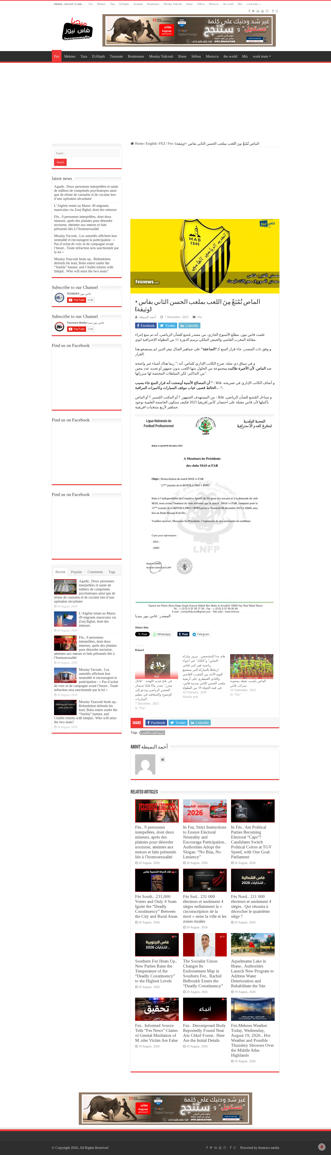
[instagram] (267, 11)
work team (252, 4)
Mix (240, 4)
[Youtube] (262, 11)
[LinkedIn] (258, 11)
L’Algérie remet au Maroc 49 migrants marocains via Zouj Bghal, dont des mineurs (85, 208)
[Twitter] (253, 11)
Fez (91, 4)
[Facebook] (249, 11)
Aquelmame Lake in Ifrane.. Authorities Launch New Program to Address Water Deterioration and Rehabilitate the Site (252, 973)
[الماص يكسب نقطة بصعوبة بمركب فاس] (251, 666)
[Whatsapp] (277, 11)
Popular (76, 572)
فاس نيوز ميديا (146, 616)
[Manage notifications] (321, 1146)
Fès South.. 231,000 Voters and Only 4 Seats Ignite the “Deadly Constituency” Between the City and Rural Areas (156, 906)
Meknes (101, 4)
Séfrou (200, 4)
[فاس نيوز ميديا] (77, 28)
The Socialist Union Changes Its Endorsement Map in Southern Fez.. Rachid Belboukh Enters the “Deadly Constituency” (203, 973)
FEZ (162, 143)
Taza (112, 4)
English (151, 143)
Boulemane (153, 4)
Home (139, 143)
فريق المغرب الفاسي (152, 732)
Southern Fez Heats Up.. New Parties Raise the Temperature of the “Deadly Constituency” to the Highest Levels (156, 971)
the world (228, 4)
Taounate (138, 4)
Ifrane (189, 4)
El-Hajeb (124, 4)
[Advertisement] (165, 99)
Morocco (214, 4)
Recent (60, 572)
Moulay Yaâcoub (173, 4)
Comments (95, 572)
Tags (112, 572)
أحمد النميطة (147, 317)
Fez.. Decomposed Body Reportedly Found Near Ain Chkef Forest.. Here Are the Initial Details (204, 1033)
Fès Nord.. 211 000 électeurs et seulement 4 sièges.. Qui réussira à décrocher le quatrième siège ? (251, 906)
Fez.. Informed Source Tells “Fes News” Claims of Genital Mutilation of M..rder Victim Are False (156, 1033)
